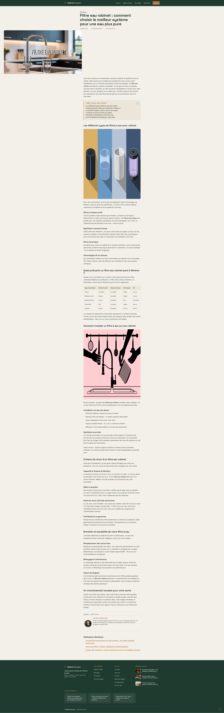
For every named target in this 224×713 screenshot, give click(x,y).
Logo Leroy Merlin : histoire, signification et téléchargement (107, 646)
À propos (86, 614)
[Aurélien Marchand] (88, 623)
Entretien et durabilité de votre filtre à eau (100, 115)
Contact (156, 3)
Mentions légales (120, 679)
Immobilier (147, 3)
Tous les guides (98, 679)
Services (117, 672)
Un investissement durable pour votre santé (101, 117)
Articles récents (95, 614)
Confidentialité (119, 682)
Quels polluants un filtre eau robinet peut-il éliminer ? (104, 108)
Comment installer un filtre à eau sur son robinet (102, 110)
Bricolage (138, 3)
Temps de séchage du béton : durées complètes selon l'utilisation (99, 698)
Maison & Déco (127, 3)
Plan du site (118, 685)
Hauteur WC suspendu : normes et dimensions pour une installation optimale (113, 650)
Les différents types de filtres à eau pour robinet (102, 106)
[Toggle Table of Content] (137, 103)
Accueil (118, 3)
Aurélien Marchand (100, 618)
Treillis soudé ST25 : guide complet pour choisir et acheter (123, 698)
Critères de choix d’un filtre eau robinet (99, 113)
